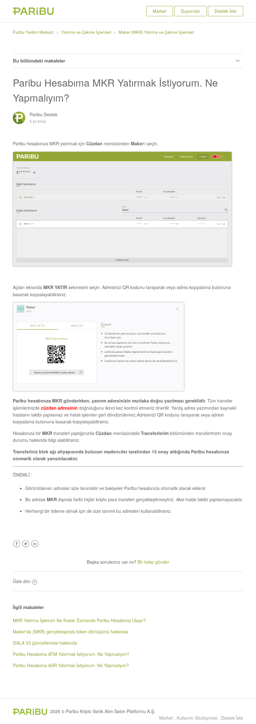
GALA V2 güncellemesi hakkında (45, 643)
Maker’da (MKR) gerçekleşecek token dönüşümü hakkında (70, 631)
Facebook (17, 544)
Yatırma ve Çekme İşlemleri (86, 32)
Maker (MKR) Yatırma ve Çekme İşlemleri (156, 32)
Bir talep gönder (153, 562)
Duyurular (190, 11)
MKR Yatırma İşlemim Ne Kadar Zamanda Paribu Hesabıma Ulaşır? (79, 620)
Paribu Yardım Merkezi (33, 32)
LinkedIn (35, 544)
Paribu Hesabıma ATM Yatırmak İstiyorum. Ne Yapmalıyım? (71, 654)
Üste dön (22, 581)
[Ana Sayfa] (33, 13)
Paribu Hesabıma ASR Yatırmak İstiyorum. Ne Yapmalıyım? (71, 665)
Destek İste (225, 11)
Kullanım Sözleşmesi (197, 718)
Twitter (26, 544)
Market (159, 11)
